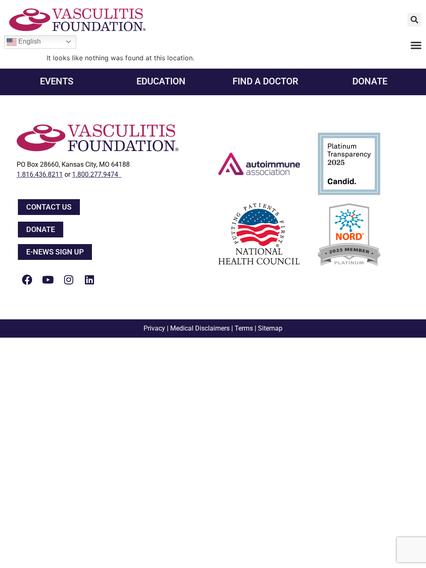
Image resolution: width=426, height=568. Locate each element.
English (29, 41)
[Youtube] (47, 279)
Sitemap (270, 328)
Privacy (154, 328)
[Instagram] (68, 279)
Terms (244, 328)
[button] (414, 20)
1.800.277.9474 (96, 174)
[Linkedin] (89, 279)
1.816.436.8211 (40, 174)
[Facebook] (27, 279)
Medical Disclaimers (200, 328)
